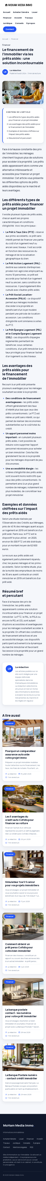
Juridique (7, 23)
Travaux (29, 17)
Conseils (19, 23)
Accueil (6, 12)
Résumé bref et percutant (20, 138)
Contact (10, 29)
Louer (35, 12)
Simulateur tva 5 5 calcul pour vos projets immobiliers (22, 883)
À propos (30, 23)
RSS (31, 1147)
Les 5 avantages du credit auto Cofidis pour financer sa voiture (19, 820)
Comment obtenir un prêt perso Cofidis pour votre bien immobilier (19, 947)
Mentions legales (20, 1147)
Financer (7, 17)
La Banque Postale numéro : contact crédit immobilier (21, 1076)
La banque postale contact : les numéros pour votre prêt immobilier (21, 1013)
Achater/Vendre (21, 12)
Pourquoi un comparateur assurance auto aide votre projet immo (20, 754)
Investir (18, 17)
